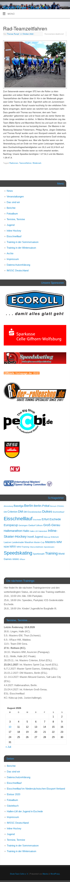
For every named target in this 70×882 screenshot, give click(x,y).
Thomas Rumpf (13, 34)
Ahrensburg (8, 506)
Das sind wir (13, 202)
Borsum (53, 506)
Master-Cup (39, 542)
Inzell (30, 536)
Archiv (10, 253)
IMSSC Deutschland (17, 270)
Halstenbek (42, 531)
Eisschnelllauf (14, 236)
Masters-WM (53, 542)
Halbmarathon (13, 530)
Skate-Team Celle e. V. (25, 7)
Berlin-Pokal (41, 505)
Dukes (47, 511)
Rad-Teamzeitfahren (25, 28)
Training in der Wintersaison (21, 247)
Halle (26, 530)
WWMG (15, 559)
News (10, 190)
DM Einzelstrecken (33, 512)
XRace (22, 559)
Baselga (18, 505)
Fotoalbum (12, 213)
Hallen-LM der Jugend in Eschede (25, 811)
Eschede (55, 519)
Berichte (11, 207)
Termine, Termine (16, 219)
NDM (6, 546)
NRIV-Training (23, 547)
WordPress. (55, 873)
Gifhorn (39, 525)
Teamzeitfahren (25, 163)
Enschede (37, 520)
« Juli (8, 746)
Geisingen (23, 525)
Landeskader (18, 542)
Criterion (12, 511)
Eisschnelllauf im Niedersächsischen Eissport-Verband (36, 788)
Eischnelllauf (58, 512)
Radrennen (13, 163)
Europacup (11, 525)
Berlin (28, 505)
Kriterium (55, 537)
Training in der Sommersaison (22, 242)
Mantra (45, 873)
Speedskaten (49, 547)
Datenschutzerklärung (18, 264)
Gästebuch (13, 805)
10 (10, 726)
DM (20, 511)
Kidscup (47, 537)
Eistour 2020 (13, 794)
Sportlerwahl (38, 554)
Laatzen (7, 542)
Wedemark (37, 163)
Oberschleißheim (36, 547)
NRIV (13, 546)
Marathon (29, 542)
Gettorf (31, 525)
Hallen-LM (34, 531)
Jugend (10, 225)
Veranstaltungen (15, 196)
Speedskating (18, 553)
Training (51, 553)
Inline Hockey (14, 230)
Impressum (13, 259)
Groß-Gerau (51, 525)
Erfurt (45, 519)
